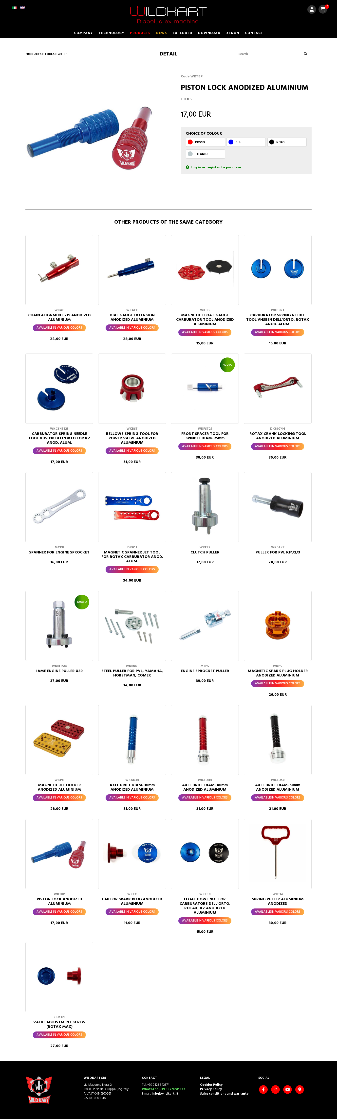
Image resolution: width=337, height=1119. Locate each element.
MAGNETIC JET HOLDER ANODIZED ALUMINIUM (59, 787)
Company (83, 33)
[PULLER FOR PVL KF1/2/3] (277, 506)
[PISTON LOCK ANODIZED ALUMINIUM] (59, 853)
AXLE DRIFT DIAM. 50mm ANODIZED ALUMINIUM (277, 787)
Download (209, 33)
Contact (254, 33)
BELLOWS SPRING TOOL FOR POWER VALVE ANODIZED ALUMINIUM (132, 438)
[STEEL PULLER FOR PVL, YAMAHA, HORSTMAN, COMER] (132, 624)
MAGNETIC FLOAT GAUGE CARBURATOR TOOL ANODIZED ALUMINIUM (205, 319)
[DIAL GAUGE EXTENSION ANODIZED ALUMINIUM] (132, 269)
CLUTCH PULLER (205, 552)
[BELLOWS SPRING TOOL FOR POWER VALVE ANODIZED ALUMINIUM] (132, 387)
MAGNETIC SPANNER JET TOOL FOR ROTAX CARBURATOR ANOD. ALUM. (132, 557)
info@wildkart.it (165, 1093)
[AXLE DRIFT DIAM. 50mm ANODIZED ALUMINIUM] (277, 738)
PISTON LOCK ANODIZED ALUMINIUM (59, 901)
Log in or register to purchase (216, 167)
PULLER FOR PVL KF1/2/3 (278, 552)
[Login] (311, 10)
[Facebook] (264, 1090)
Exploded (182, 33)
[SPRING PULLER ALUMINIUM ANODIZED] (277, 853)
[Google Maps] (300, 1090)
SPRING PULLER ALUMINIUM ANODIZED (278, 901)
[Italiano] (14, 9)
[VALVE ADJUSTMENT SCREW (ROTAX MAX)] (59, 976)
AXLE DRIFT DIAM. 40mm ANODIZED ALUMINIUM (205, 787)
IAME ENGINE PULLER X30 (59, 671)
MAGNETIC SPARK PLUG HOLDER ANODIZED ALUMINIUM (278, 673)
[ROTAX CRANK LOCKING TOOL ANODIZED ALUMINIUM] (277, 387)
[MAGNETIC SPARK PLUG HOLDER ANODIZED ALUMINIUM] (277, 624)
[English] (22, 9)
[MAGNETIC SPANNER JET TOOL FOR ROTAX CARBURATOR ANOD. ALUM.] (132, 506)
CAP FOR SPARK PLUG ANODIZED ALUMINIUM (132, 901)
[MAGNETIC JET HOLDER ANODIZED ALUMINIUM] (59, 738)
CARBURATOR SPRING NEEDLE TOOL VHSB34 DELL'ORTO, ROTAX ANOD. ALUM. (277, 319)
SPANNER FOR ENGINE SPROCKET (59, 552)
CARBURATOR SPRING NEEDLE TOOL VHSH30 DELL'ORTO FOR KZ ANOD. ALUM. (59, 438)
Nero (280, 142)
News (161, 33)
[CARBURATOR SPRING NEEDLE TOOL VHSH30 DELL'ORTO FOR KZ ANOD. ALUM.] (59, 387)
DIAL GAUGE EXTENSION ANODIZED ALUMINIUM (132, 317)
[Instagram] (276, 1090)
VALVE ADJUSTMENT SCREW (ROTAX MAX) (59, 1024)
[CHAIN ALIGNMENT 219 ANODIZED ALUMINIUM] (59, 269)
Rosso (200, 142)
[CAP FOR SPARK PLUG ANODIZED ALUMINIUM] (132, 853)
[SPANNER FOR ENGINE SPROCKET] (59, 506)
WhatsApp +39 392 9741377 (163, 1089)
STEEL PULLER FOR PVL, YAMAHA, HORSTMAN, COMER (132, 673)
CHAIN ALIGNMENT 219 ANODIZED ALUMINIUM (59, 317)
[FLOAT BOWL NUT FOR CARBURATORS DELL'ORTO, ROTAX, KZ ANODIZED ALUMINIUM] (205, 853)
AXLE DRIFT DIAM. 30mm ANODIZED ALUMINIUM (132, 787)
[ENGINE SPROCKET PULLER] (205, 624)
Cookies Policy (211, 1084)
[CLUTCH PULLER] (205, 506)
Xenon (232, 33)
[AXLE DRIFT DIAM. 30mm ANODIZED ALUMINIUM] (132, 738)
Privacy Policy (211, 1089)
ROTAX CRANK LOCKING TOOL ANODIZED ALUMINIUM (277, 436)
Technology (111, 33)
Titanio (201, 154)
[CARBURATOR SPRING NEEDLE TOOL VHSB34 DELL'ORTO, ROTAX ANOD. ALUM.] (277, 269)
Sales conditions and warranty (224, 1093)
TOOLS (50, 54)
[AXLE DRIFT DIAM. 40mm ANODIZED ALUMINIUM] (205, 738)
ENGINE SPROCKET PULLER (205, 671)
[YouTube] (288, 1090)
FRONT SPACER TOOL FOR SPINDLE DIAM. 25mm (205, 436)
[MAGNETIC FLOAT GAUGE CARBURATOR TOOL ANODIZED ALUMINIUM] (205, 269)
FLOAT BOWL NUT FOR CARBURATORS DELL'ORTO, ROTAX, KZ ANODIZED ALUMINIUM (205, 906)
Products (140, 33)
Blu (239, 142)
